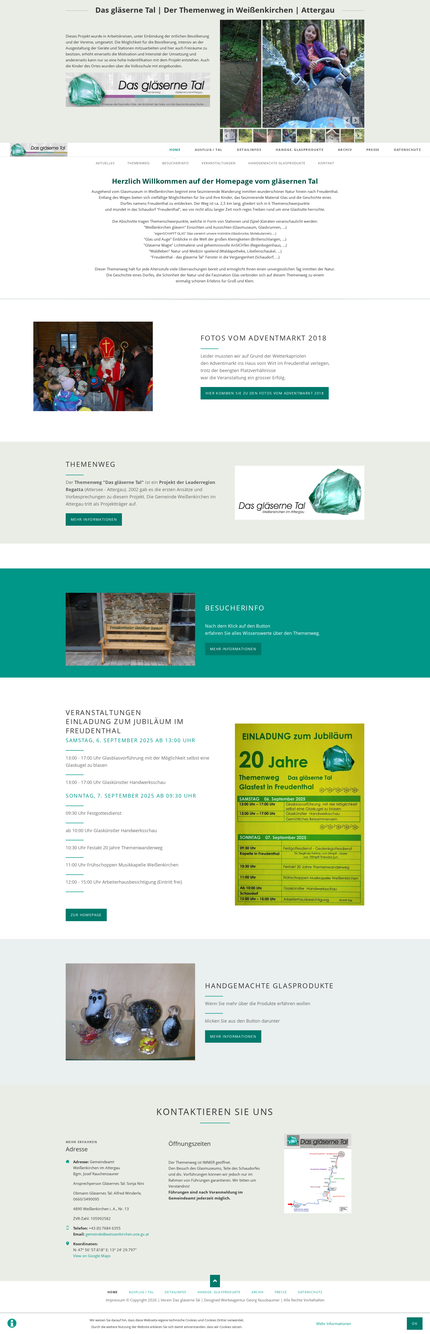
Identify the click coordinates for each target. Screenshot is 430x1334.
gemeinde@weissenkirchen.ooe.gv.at (117, 1234)
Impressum (115, 1299)
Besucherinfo (175, 163)
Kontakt (326, 163)
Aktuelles (105, 163)
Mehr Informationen (333, 1323)
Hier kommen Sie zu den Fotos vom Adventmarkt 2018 (265, 393)
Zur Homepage (86, 914)
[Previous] (347, 120)
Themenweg (138, 163)
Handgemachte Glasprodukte (276, 163)
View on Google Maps (91, 1255)
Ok (415, 1323)
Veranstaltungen (219, 163)
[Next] (355, 120)
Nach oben (215, 1281)
